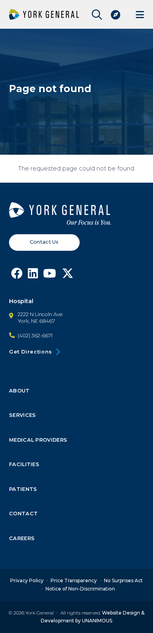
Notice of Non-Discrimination (80, 589)
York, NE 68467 (36, 321)
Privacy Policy (27, 580)
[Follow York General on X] (67, 275)
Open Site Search (95, 14)
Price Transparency (74, 580)
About (19, 391)
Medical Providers (38, 440)
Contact (23, 513)
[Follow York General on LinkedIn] (33, 275)
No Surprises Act (123, 580)
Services (22, 415)
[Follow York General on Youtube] (49, 275)
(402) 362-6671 (35, 336)
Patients (23, 489)
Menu (140, 14)
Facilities (24, 464)
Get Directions (30, 352)
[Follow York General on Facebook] (16, 275)
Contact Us (44, 242)
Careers (22, 538)
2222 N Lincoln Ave (40, 314)
